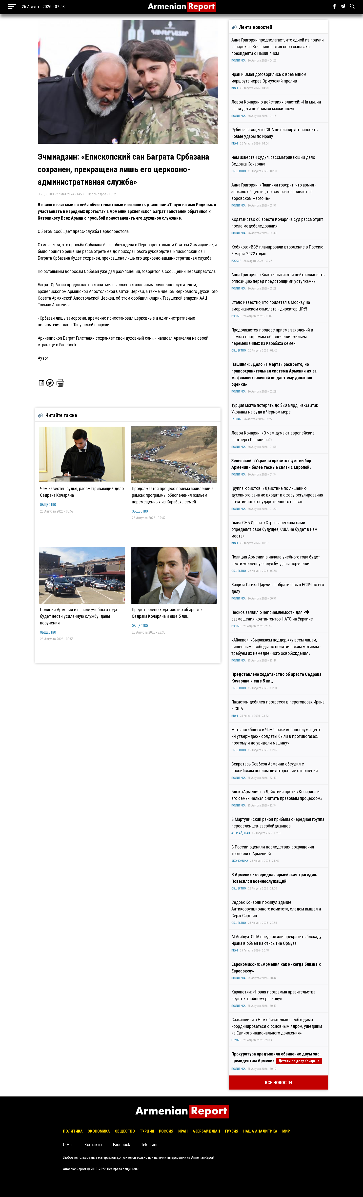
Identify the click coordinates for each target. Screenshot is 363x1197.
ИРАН (234, 88)
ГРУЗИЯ (236, 1040)
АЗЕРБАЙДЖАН (240, 833)
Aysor (43, 358)
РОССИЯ (236, 261)
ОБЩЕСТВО (48, 505)
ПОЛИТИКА (238, 60)
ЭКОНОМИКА (239, 861)
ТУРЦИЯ (236, 419)
